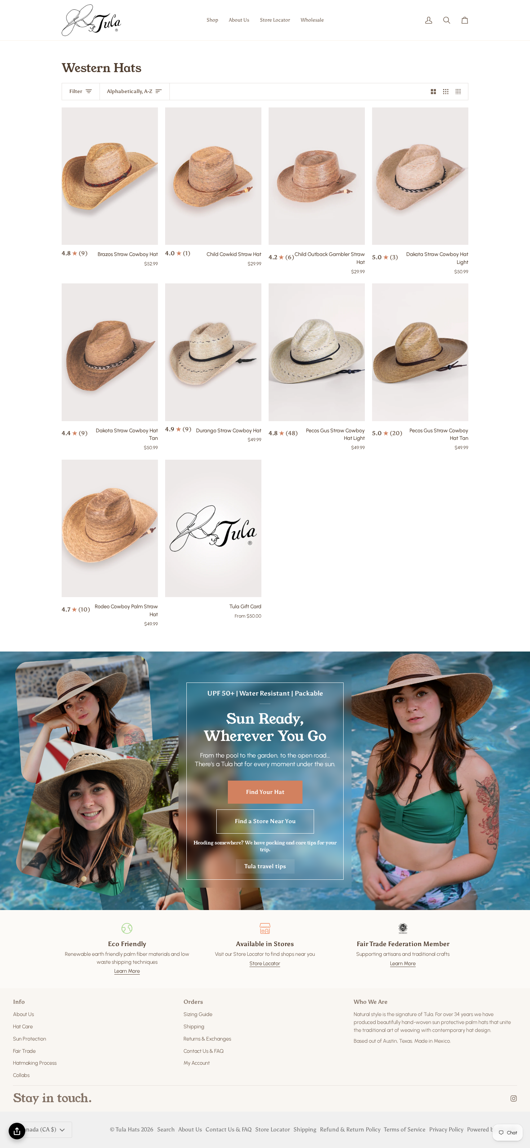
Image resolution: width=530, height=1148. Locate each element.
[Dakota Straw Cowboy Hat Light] (420, 176)
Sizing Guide (198, 1014)
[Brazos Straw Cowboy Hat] (110, 176)
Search (166, 1129)
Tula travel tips (265, 865)
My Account (197, 1063)
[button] (212, 20)
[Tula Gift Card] (213, 528)
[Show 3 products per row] (446, 91)
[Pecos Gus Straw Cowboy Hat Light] (317, 352)
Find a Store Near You (265, 821)
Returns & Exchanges (207, 1039)
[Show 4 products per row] (460, 91)
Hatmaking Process (35, 1063)
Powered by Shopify (492, 1129)
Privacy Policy (446, 1129)
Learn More (127, 971)
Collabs (21, 1075)
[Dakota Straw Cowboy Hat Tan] (110, 352)
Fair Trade (24, 1051)
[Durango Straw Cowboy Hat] (213, 352)
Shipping (194, 1026)
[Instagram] (514, 1098)
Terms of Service (404, 1129)
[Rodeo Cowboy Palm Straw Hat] (110, 528)
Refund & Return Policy (350, 1129)
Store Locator (264, 963)
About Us (23, 1014)
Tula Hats (128, 1129)
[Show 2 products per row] (433, 91)
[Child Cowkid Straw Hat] (213, 176)
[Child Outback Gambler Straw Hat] (317, 176)
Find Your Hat (265, 791)
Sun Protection (29, 1039)
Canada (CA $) (37, 1129)
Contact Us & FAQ (204, 1051)
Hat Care (23, 1026)
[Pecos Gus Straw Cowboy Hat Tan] (420, 352)
